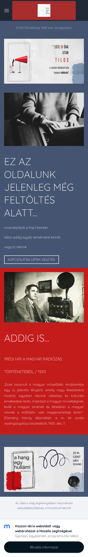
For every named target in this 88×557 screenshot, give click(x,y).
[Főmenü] (6, 10)
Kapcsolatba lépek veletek (31, 259)
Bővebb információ (44, 547)
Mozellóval (54, 508)
